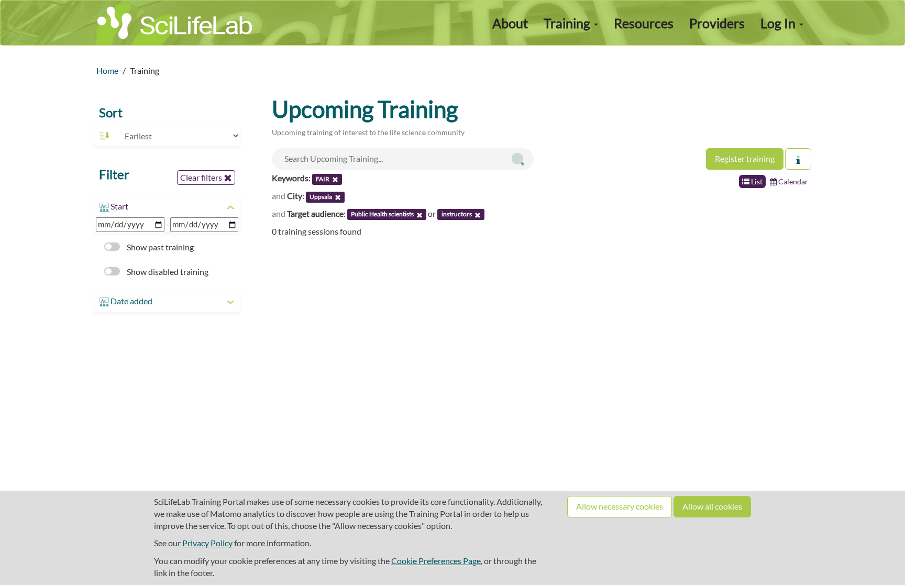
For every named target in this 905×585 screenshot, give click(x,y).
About (510, 23)
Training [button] (568, 23)
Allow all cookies (712, 506)
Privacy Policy (207, 543)
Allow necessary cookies (619, 506)
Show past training (159, 247)
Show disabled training (166, 272)
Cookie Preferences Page (436, 561)
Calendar (792, 181)
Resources (644, 23)
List (756, 181)
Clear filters (202, 177)
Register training (745, 158)
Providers (717, 23)
